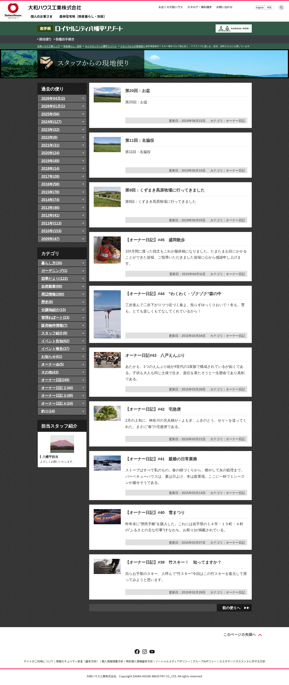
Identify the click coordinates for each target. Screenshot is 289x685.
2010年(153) (51, 231)
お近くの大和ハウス (170, 7)
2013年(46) (50, 208)
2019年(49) (50, 161)
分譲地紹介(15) (53, 310)
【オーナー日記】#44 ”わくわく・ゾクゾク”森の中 (173, 293)
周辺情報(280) (52, 294)
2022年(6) (49, 137)
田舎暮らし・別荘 (72, 46)
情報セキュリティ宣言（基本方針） (77, 661)
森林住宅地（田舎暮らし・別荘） (83, 17)
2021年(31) (50, 145)
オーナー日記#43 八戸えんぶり (155, 355)
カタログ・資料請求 (199, 7)
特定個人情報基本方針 (139, 661)
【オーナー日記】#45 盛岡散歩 (155, 240)
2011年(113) (51, 223)
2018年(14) (50, 168)
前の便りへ (231, 608)
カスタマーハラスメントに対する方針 (242, 661)
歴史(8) (47, 302)
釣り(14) (48, 411)
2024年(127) (51, 122)
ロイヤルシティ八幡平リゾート (101, 46)
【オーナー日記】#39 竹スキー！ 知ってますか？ (173, 562)
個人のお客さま (41, 17)
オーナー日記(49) (55, 380)
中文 (269, 7)
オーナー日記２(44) (57, 388)
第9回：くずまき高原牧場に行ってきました (165, 190)
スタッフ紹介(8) (54, 333)
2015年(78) (50, 192)
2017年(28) (50, 176)
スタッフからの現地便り (132, 46)
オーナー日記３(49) (57, 395)
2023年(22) (50, 130)
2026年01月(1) (53, 106)
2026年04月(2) (53, 98)
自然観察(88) (51, 286)
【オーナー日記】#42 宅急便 (153, 409)
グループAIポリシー (205, 661)
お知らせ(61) (51, 356)
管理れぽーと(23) (55, 317)
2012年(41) (50, 215)
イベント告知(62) (55, 341)
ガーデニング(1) (54, 271)
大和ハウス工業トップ (48, 46)
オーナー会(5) (52, 364)
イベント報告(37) (55, 349)
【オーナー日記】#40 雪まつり (155, 512)
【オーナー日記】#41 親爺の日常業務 (161, 459)
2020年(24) (50, 153)
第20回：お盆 (137, 90)
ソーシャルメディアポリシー (172, 661)
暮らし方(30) (51, 263)
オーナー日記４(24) (57, 403)
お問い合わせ (224, 7)
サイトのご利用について (39, 661)
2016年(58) (50, 184)
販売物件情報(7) (54, 325)
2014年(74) (50, 200)
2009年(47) (50, 239)
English (260, 7)
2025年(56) (50, 114)
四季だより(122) (54, 278)
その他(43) (49, 372)
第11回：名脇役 (139, 140)
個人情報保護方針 (112, 661)
